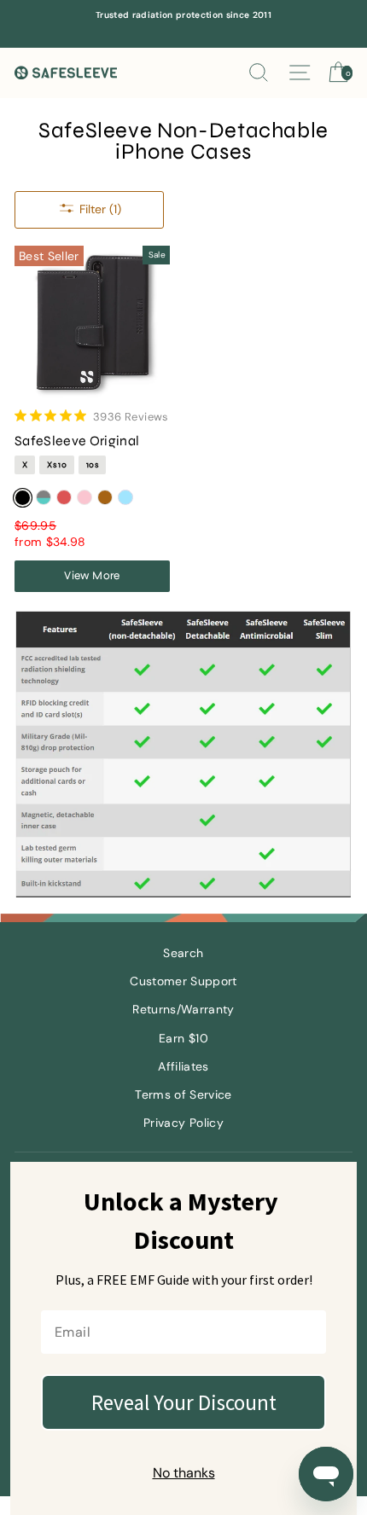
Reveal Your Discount (184, 1402)
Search (183, 953)
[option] (183, 15)
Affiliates (183, 1066)
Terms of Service (183, 1095)
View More (91, 575)
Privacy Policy (183, 1123)
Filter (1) (100, 209)
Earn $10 (183, 1038)
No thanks (184, 1473)
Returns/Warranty (183, 1009)
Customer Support (183, 981)
